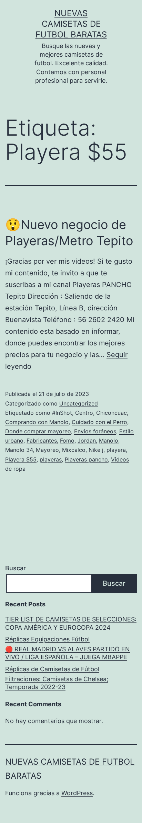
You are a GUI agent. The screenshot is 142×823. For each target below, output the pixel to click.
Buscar (15, 568)
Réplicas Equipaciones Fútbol (47, 639)
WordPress (77, 793)
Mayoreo (47, 449)
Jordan (87, 440)
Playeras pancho (86, 459)
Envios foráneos (95, 431)
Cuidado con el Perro (99, 422)
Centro (84, 412)
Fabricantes (42, 440)
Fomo (67, 440)
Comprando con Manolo (37, 422)
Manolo (108, 440)
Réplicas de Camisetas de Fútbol (52, 669)
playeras (51, 459)
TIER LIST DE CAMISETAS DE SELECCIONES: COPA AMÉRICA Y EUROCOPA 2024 (70, 623)
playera (116, 449)
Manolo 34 (19, 449)
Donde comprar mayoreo (38, 431)
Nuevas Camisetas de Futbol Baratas (71, 23)
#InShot (62, 412)
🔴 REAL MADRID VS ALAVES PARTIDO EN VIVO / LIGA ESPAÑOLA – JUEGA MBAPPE (67, 653)
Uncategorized (78, 403)
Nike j (96, 449)
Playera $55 (21, 459)
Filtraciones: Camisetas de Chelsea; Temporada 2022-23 (56, 682)
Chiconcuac (111, 412)
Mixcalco (73, 449)
